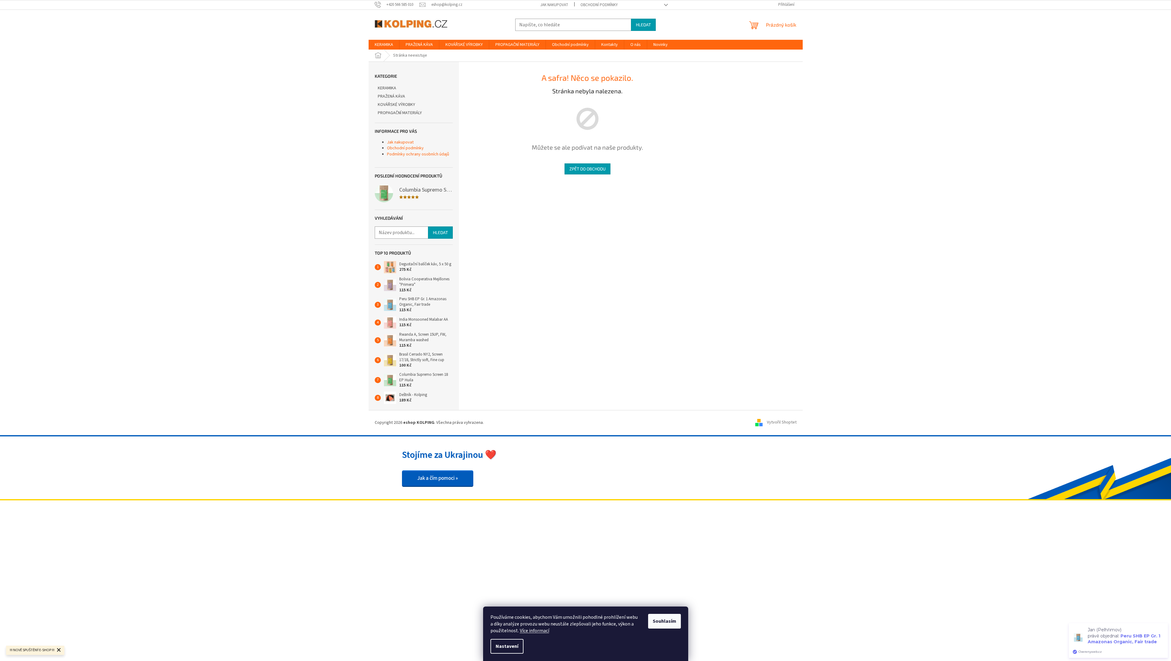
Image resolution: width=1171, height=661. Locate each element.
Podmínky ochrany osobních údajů (418, 154)
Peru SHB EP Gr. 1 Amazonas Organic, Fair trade (1124, 638)
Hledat (643, 24)
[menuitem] (384, 45)
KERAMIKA (387, 88)
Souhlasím (664, 621)
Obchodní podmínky (599, 5)
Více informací (534, 630)
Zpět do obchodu (587, 168)
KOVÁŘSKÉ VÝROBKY (396, 105)
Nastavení (507, 646)
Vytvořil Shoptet (782, 423)
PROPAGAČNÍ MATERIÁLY (400, 113)
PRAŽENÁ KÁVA (391, 96)
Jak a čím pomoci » (437, 478)
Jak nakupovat (554, 5)
